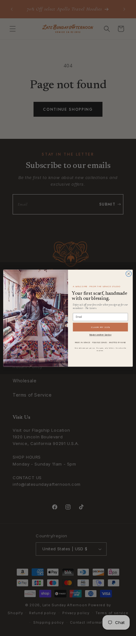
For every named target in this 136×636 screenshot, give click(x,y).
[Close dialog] (129, 273)
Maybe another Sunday (101, 335)
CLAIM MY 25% (100, 327)
